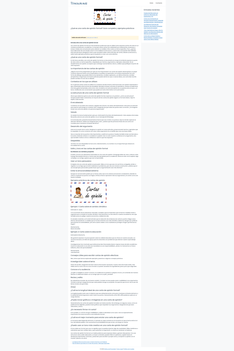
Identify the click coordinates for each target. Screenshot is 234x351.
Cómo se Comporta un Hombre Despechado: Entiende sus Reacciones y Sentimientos (153, 20)
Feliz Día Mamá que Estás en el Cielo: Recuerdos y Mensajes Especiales (91, 343)
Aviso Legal (120, 349)
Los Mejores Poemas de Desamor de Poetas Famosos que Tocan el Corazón (153, 26)
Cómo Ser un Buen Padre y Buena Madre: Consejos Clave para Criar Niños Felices (153, 37)
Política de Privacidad (110, 349)
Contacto (159, 3)
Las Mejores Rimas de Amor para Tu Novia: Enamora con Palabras (89, 342)
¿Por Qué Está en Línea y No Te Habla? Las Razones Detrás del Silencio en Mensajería (153, 31)
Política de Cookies (129, 349)
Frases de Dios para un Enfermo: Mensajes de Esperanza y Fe (151, 14)
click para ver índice (92, 37)
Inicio (151, 3)
